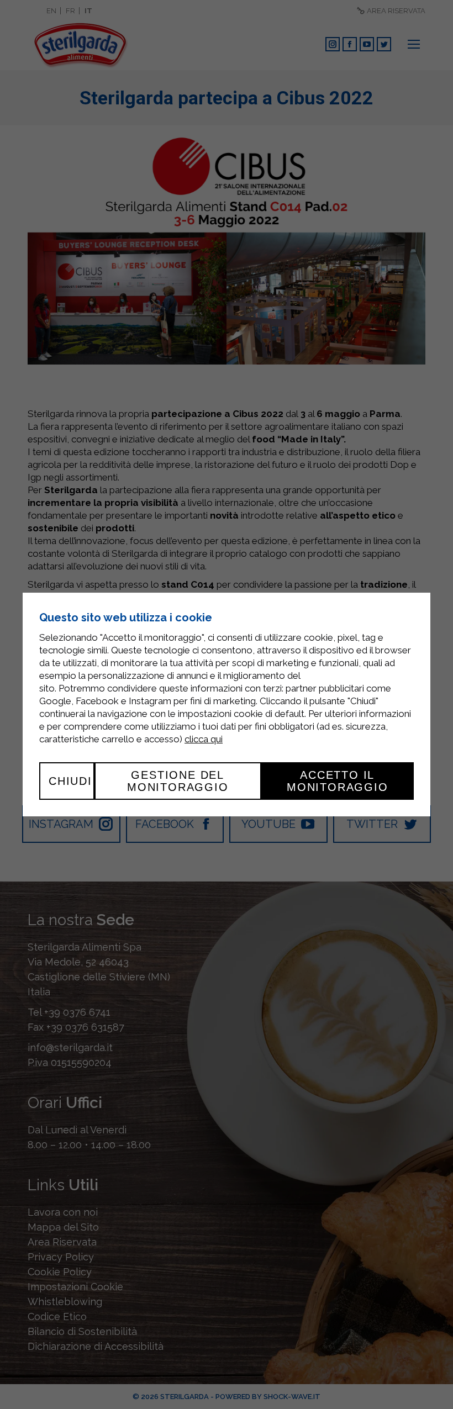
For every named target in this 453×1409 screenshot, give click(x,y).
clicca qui (204, 739)
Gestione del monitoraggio (178, 781)
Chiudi (70, 781)
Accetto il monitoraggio (337, 781)
